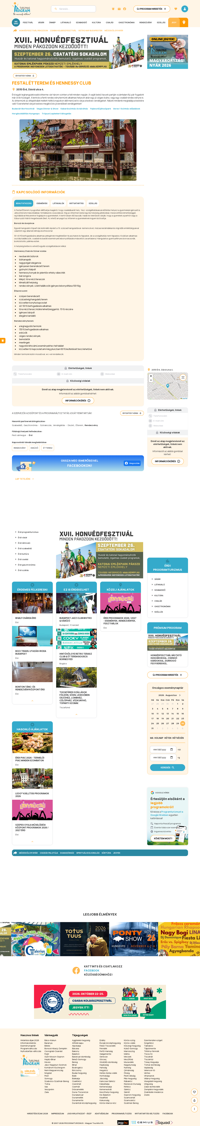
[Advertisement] (78, 506)
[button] (167, 386)
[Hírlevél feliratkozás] (113, 9)
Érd (25, 89)
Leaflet (184, 398)
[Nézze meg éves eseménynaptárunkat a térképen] (184, 22)
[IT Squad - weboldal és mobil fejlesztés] (164, 1122)
